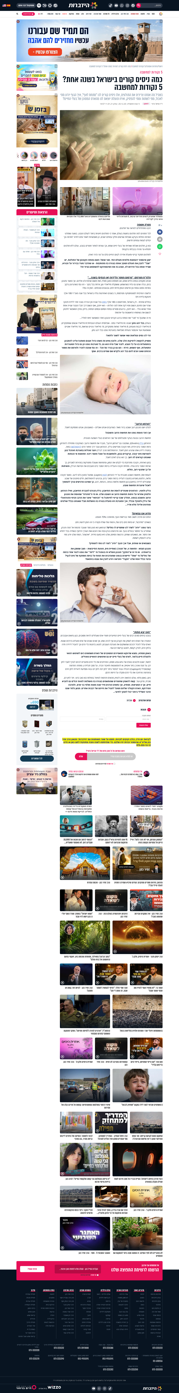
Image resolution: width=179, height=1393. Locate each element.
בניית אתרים (43, 1388)
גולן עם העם (123, 1312)
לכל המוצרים (36, 758)
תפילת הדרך (31, 1322)
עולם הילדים (115, 13)
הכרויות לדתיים (86, 1326)
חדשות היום (140, 1301)
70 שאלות (106, 13)
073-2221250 (133, 1369)
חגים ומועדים (139, 1329)
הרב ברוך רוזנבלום (67, 1319)
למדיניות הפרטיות (100, 763)
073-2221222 (157, 1348)
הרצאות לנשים (49, 1322)
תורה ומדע (140, 1315)
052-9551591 (107, 1359)
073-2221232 (59, 1348)
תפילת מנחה (30, 1297)
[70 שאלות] (44, 5)
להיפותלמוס (76, 446)
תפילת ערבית (30, 1301)
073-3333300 (132, 1359)
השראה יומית (123, 1326)
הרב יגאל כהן (69, 1308)
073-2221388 (108, 1348)
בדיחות (108, 1301)
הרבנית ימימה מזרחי (47, 1308)
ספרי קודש (87, 1329)
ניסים (104, 301)
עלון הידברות (156, 1301)
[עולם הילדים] (55, 5)
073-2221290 (59, 1359)
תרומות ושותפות (155, 1322)
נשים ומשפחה (48, 1290)
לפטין (104, 474)
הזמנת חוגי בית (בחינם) (56, 1355)
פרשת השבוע (139, 1326)
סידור (33, 1290)
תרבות (142, 1319)
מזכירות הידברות (157, 1345)
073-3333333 (157, 1369)
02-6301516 (158, 1361)
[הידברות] (83, 5)
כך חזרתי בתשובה (122, 1322)
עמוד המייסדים (156, 1329)
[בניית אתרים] (54, 1388)
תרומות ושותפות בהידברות (129, 1345)
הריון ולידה (50, 1319)
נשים (142, 1305)
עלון (82, 13)
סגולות (88, 1312)
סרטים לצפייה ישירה (103, 1305)
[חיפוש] (138, 5)
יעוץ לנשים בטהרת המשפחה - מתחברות (152, 1356)
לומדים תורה (86, 1294)
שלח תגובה (143, 725)
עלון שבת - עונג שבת (106, 1345)
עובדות (129, 700)
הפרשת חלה (50, 1326)
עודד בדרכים (124, 1294)
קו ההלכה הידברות (131, 1355)
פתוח (126, 1308)
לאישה (52, 1294)
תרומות (64, 13)
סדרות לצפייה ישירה (103, 1308)
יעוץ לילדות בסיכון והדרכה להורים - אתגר (28, 1346)
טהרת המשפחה (48, 1301)
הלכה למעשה (123, 1305)
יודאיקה (88, 1333)
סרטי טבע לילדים (104, 1322)
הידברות (157, 1290)
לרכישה (32, 707)
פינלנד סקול (87, 1308)
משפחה (141, 1312)
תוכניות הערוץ (122, 1290)
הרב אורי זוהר (69, 1322)
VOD (153, 13)
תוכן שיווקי (140, 1333)
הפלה (52, 1315)
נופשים (158, 1319)
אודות (159, 1336)
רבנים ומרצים (68, 1290)
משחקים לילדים (105, 1312)
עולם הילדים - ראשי (103, 1294)
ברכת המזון (31, 1308)
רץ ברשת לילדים (104, 1297)
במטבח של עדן (123, 1301)
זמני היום (88, 13)
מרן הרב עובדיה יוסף (67, 1297)
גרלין (141, 443)
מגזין (148, 13)
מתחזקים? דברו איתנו (26, 5)
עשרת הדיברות (85, 1305)
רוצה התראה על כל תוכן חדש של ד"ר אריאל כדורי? (105, 751)
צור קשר (57, 13)
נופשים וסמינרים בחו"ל (105, 1366)
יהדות (142, 1294)
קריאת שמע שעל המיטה (26, 1336)
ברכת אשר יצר (30, 1333)
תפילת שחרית (30, 1294)
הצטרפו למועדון (27, 14)
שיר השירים (31, 1326)
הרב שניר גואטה (68, 1312)
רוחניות (141, 1308)
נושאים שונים (85, 1290)
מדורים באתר (139, 1290)
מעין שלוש (31, 1312)
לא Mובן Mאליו (123, 1297)
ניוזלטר (158, 1305)
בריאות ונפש (86, 1319)
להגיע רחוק (124, 1319)
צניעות (52, 1312)
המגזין (142, 1297)
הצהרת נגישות (156, 1333)
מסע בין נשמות (123, 1315)
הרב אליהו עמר (68, 1333)
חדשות (143, 13)
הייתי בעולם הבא (122, 1329)
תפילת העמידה (30, 1305)
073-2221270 (34, 1359)
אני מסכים (104, 763)
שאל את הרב (97, 13)
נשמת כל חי (31, 1329)
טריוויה (108, 1319)
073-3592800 (83, 1348)
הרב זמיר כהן (125, 13)
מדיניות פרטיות (156, 1294)
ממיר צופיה (159, 1366)
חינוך (89, 1315)
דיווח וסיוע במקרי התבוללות (79, 1355)
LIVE (41, 14)
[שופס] (49, 5)
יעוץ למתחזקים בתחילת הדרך (54, 1345)
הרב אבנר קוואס (68, 1329)
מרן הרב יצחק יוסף (67, 1301)
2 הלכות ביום (156, 1308)
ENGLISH (50, 13)
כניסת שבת (157, 1315)
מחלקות (71, 13)
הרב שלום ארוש (68, 1326)
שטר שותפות (135, 13)
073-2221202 (108, 1369)
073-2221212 (133, 1348)
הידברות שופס (156, 1326)
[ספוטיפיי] (39, 5)
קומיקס (108, 1315)
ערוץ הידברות (156, 1297)
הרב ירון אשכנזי (69, 1315)
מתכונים (51, 1297)
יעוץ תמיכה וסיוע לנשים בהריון (103, 1355)
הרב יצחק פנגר (68, 1305)
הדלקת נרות (50, 1305)
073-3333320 (34, 1350)
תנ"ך (89, 1297)
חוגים (108, 1329)
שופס (77, 13)
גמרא (89, 1301)
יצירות (108, 1326)
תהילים (32, 1319)
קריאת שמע (31, 1315)
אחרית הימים (86, 1322)
